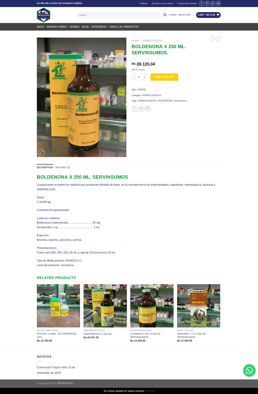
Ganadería (67, 265)
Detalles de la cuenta (162, 3)
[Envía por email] (147, 109)
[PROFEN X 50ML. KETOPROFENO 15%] (58, 306)
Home (135, 40)
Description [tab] (45, 167)
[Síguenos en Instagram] (207, 3)
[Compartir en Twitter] (141, 109)
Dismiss (149, 390)
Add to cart (164, 76)
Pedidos (144, 3)
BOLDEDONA (165, 100)
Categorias (99, 26)
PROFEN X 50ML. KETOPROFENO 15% (57, 335)
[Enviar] (165, 15)
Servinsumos (180, 100)
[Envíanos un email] (218, 3)
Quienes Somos (57, 26)
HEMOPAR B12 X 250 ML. (98, 334)
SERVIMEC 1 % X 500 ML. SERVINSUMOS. (192, 335)
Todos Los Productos (123, 26)
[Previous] (37, 316)
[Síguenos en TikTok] (212, 3)
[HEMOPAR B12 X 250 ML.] (105, 306)
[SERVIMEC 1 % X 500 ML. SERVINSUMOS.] (198, 306)
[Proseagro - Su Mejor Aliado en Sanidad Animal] (54, 15)
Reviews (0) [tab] (62, 167)
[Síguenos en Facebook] (201, 3)
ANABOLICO (73, 260)
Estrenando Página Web (52, 367)
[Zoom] (41, 152)
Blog (85, 26)
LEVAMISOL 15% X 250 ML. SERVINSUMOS (145, 335)
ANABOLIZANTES (153, 40)
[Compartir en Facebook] (135, 109)
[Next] (220, 316)
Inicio (40, 26)
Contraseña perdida (187, 3)
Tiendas (74, 26)
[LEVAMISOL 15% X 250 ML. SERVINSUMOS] (152, 306)
